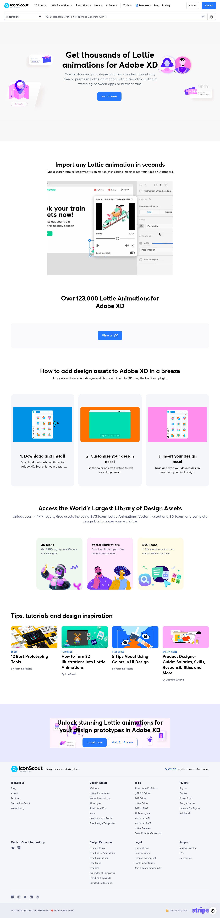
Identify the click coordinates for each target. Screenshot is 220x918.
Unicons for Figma (189, 808)
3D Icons (94, 788)
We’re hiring (17, 808)
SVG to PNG (141, 808)
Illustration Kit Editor (146, 788)
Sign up (209, 5)
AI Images (95, 803)
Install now (109, 96)
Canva (183, 793)
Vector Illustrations (100, 798)
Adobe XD (185, 813)
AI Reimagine (142, 813)
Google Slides (187, 803)
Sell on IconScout (20, 803)
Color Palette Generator (148, 833)
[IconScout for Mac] (12, 848)
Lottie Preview (143, 828)
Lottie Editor (141, 803)
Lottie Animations (100, 793)
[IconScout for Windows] (19, 848)
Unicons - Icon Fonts (101, 818)
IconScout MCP (143, 823)
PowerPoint (185, 798)
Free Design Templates (102, 823)
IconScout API (142, 818)
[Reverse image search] (211, 16)
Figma (183, 788)
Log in (192, 5)
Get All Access (122, 742)
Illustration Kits (98, 808)
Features (16, 798)
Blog (13, 788)
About (14, 793)
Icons (92, 813)
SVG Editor (141, 798)
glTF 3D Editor (143, 793)
